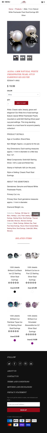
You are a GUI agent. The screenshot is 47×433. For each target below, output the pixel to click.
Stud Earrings (27, 218)
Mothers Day (28, 223)
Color (9, 91)
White (35, 228)
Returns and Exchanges (19, 387)
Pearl (34, 223)
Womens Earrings (26, 221)
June (19, 215)
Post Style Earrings (13, 226)
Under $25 (10, 221)
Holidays (14, 215)
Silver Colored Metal (31, 226)
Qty (8, 100)
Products (18, 9)
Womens (17, 221)
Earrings (17, 213)
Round (22, 226)
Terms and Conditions (18, 382)
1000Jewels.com (17, 417)
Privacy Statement (16, 392)
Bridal (15, 223)
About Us (11, 371)
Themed (34, 218)
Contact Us (12, 376)
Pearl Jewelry (25, 215)
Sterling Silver (17, 218)
